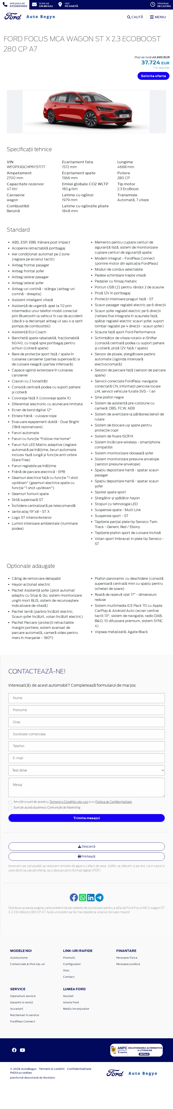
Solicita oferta (153, 76)
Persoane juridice (128, 964)
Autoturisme (19, 958)
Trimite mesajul (86, 818)
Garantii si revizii (21, 1002)
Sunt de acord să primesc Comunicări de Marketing (47, 807)
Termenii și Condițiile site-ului (68, 802)
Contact (68, 977)
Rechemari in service (24, 1015)
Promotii (69, 958)
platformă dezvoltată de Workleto (32, 1077)
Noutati (68, 996)
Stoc (66, 970)
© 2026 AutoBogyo (23, 1069)
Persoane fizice (126, 958)
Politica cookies (21, 1073)
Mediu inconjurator (76, 1009)
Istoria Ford (71, 1002)
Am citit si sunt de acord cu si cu (73, 802)
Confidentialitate (79, 1069)
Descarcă (88, 846)
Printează (88, 856)
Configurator (72, 964)
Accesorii (16, 1009)
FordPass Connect (22, 1021)
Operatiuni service (23, 996)
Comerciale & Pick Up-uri (27, 964)
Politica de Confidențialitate (113, 802)
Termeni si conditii (52, 1069)
